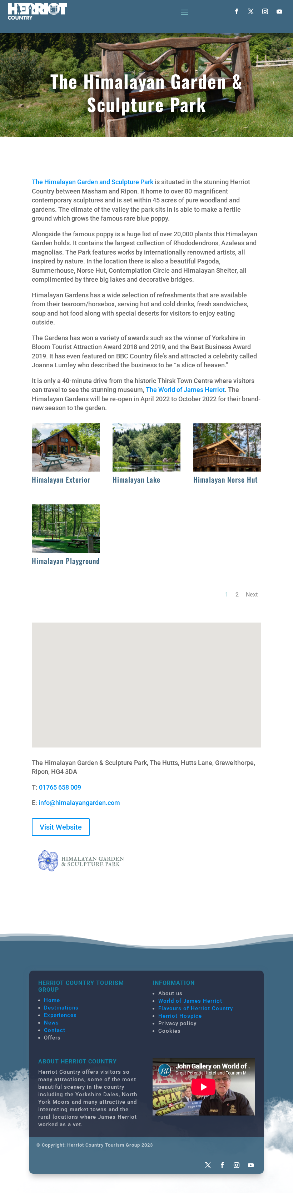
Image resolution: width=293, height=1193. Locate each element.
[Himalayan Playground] (66, 550)
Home (52, 1000)
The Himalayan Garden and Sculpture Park (92, 182)
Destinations (61, 1008)
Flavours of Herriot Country (195, 1008)
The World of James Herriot (185, 389)
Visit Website (61, 827)
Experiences (60, 1015)
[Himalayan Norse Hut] (227, 469)
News (51, 1023)
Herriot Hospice (180, 1016)
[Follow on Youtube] (279, 11)
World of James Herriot (190, 1001)
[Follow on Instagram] (265, 11)
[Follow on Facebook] (236, 11)
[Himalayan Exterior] (66, 469)
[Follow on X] (251, 11)
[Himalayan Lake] (147, 469)
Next (252, 594)
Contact (54, 1030)
